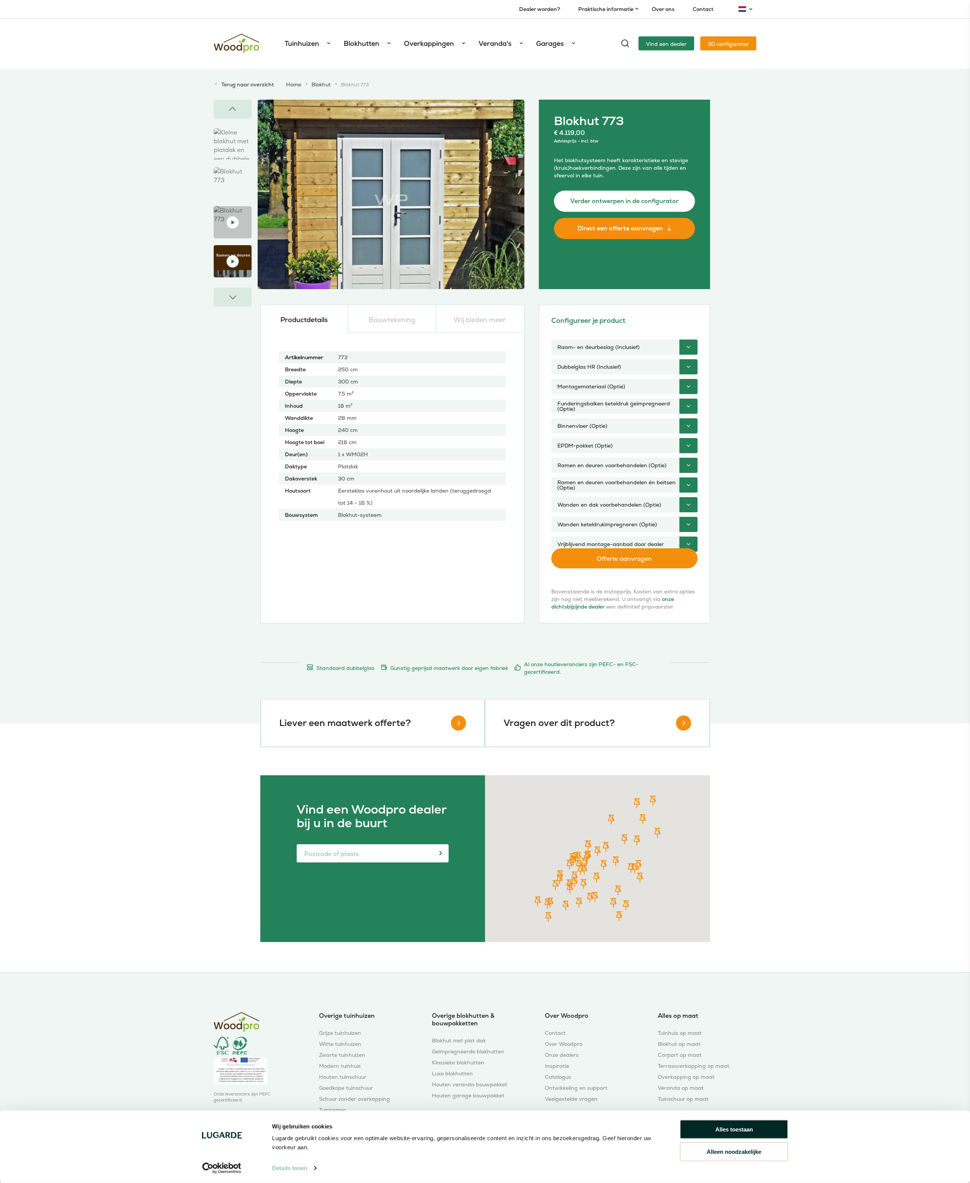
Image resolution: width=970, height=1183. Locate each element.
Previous (233, 109)
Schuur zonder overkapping (354, 1099)
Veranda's (495, 43)
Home (293, 84)
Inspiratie (557, 1066)
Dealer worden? (539, 9)
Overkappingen (429, 43)
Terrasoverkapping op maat (693, 1066)
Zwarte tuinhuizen (342, 1055)
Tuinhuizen (302, 43)
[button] (596, 878)
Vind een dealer (666, 44)
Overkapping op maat (686, 1077)
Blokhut (321, 84)
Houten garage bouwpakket (468, 1095)
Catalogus (558, 1077)
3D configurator (728, 44)
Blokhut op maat (679, 1044)
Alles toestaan (734, 1129)
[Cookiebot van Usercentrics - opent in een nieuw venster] (222, 1168)
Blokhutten (361, 43)
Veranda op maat (681, 1088)
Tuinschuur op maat (683, 1099)
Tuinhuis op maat (680, 1033)
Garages (550, 43)
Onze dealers (562, 1055)
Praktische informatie (606, 9)
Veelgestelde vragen (571, 1099)
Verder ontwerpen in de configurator (624, 201)
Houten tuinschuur (342, 1077)
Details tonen (289, 1168)
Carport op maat (680, 1055)
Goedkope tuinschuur (346, 1088)
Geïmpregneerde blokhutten (468, 1051)
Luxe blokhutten (452, 1073)
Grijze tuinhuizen (340, 1033)
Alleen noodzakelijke (734, 1151)
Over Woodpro (563, 1044)
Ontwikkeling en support (576, 1088)
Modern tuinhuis (340, 1066)
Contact (703, 9)
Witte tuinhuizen (340, 1044)
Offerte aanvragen (624, 559)
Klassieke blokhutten (458, 1062)
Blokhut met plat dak (459, 1040)
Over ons (663, 9)
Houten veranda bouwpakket (469, 1084)
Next (233, 297)
